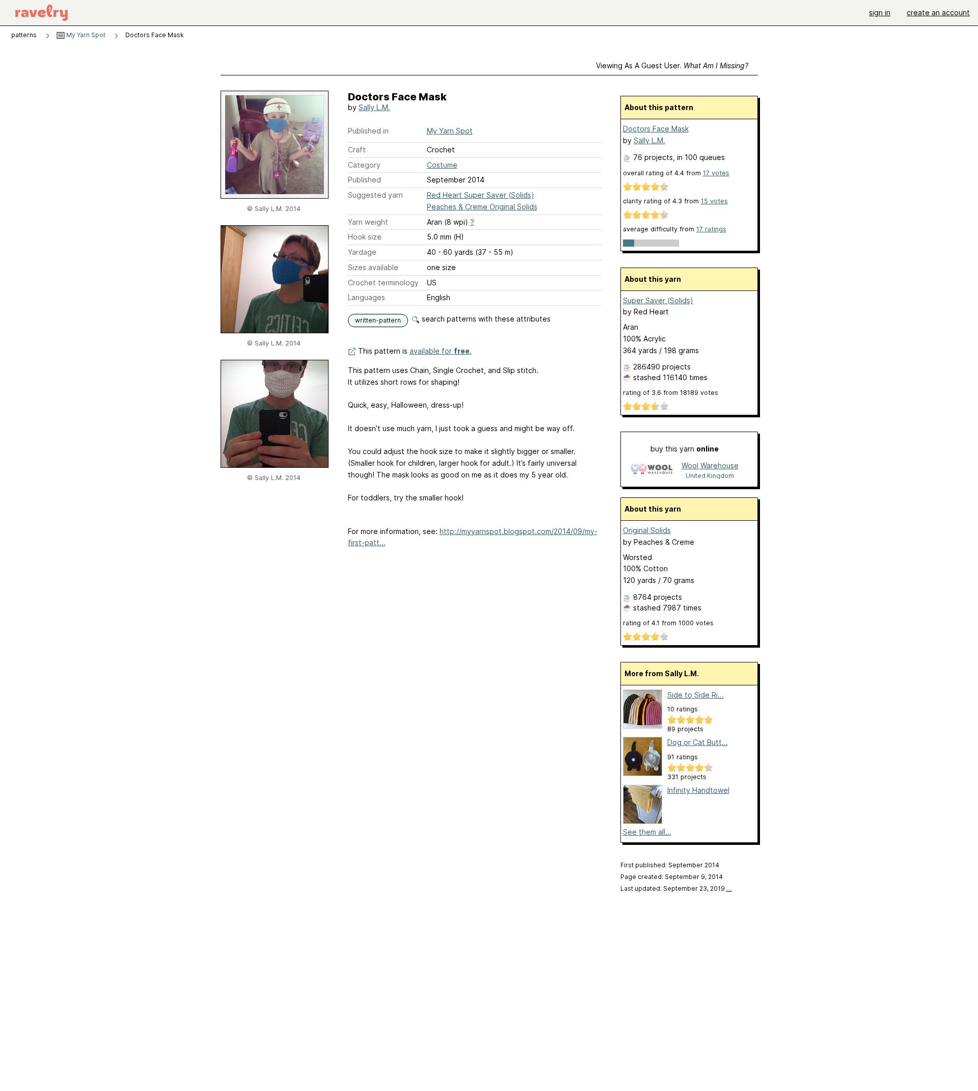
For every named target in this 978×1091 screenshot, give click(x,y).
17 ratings (711, 229)
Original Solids (647, 530)
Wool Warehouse (710, 465)
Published (364, 179)
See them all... (647, 832)
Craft (357, 149)
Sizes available (373, 267)
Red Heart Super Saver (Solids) (480, 195)
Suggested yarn (375, 195)
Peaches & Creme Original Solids (482, 206)
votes (716, 173)
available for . (441, 351)
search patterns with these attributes (485, 318)
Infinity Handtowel (698, 790)
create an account (938, 12)
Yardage (362, 252)
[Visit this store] (651, 470)
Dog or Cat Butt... (697, 742)
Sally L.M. (374, 107)
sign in (879, 12)
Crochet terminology (383, 282)
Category (364, 165)
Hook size (365, 236)
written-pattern (378, 320)
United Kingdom (710, 476)
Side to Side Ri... (695, 694)
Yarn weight (368, 222)
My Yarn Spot (85, 35)
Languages (366, 297)
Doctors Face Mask (656, 128)
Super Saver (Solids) (658, 300)
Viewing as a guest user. (672, 65)
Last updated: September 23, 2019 (676, 888)
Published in (368, 130)
